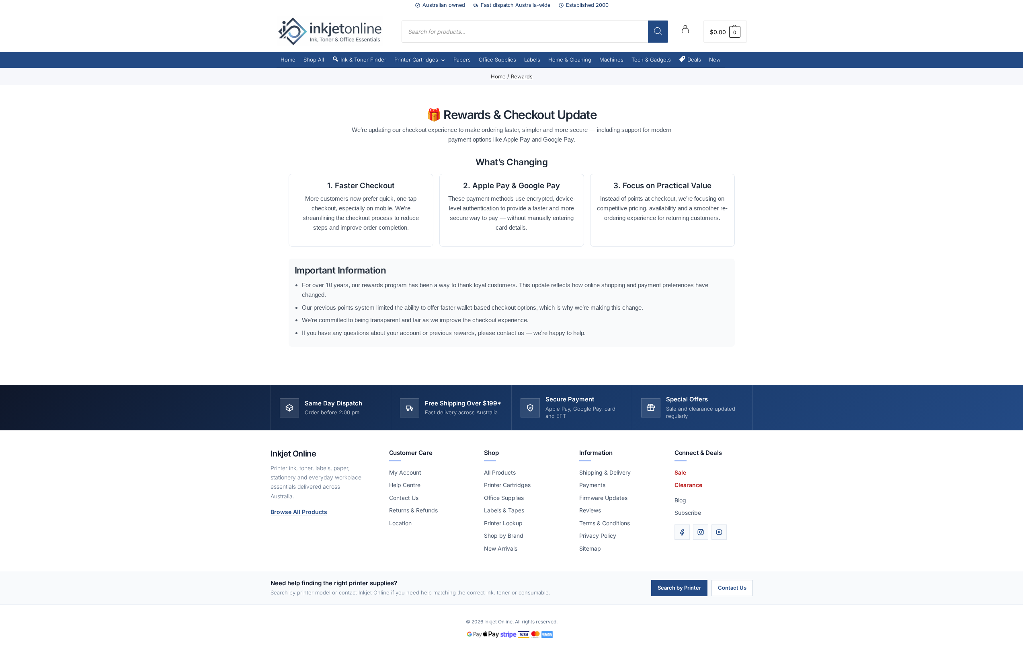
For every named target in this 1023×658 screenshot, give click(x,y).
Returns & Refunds (413, 510)
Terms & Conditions (604, 523)
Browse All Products (299, 511)
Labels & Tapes (504, 510)
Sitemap (590, 548)
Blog (680, 500)
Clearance (688, 484)
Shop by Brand (503, 535)
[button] (725, 32)
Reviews (590, 510)
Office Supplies (504, 497)
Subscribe (687, 512)
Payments (592, 484)
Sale (680, 472)
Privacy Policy (597, 535)
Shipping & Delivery (605, 472)
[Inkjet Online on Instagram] (700, 532)
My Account (405, 472)
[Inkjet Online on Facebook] (682, 532)
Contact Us (403, 497)
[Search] (658, 32)
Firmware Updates (603, 497)
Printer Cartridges (507, 484)
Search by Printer (679, 587)
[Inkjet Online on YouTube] (719, 532)
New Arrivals (500, 548)
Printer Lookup (503, 523)
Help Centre (404, 484)
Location (400, 523)
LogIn (685, 31)
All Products (500, 472)
